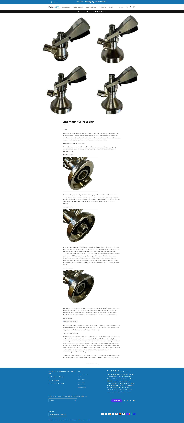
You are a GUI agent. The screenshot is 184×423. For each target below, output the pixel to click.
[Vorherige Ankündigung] (75, 2)
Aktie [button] (66, 129)
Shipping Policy (82, 384)
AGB (84, 419)
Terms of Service (82, 387)
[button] (66, 7)
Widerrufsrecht (68, 419)
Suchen (79, 376)
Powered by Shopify (59, 419)
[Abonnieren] (75, 400)
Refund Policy (81, 382)
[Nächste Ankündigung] (109, 2)
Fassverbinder (100, 136)
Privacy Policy (81, 379)
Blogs (79, 371)
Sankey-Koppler (67, 318)
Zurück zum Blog (93, 364)
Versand (88, 419)
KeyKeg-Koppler (68, 207)
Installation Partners (83, 374)
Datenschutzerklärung (77, 419)
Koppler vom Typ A (68, 154)
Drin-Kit (53, 419)
